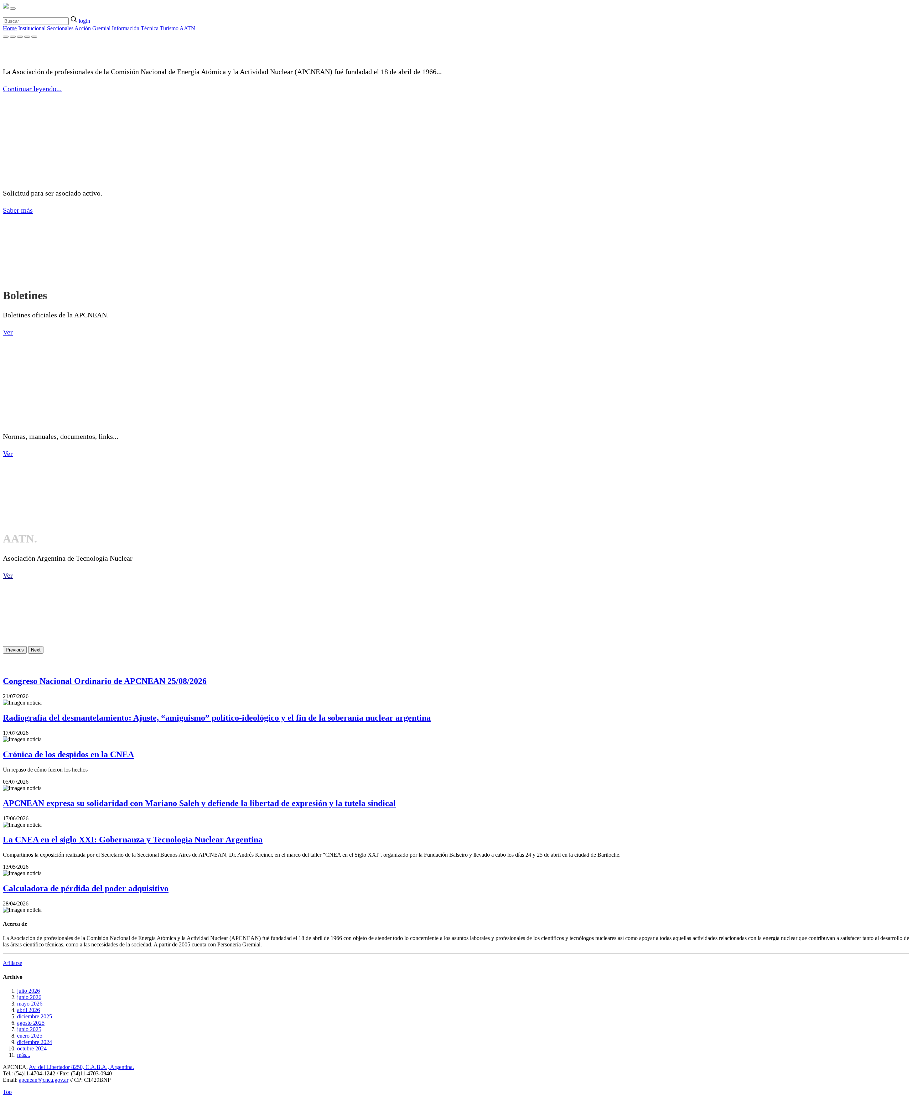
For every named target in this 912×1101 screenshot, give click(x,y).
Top (7, 1092)
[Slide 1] (6, 37)
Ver (8, 332)
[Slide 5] (34, 37)
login (84, 21)
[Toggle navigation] (13, 8)
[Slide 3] (20, 37)
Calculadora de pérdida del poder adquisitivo (86, 888)
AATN (187, 28)
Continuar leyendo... (32, 89)
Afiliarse (12, 963)
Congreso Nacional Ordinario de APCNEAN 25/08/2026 (105, 681)
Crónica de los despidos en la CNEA (68, 754)
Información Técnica (135, 28)
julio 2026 (28, 991)
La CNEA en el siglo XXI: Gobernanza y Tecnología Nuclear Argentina (133, 839)
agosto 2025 (31, 1023)
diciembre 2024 (34, 1042)
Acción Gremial (92, 28)
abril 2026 (28, 1010)
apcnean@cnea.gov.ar (43, 1080)
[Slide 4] (27, 37)
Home (10, 28)
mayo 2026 (29, 1004)
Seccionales (60, 28)
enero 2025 (29, 1036)
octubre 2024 (32, 1048)
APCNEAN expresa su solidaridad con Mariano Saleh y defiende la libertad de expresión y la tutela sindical (199, 803)
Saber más (18, 210)
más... (23, 1055)
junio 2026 (29, 997)
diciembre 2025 (34, 1016)
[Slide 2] (13, 37)
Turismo (169, 28)
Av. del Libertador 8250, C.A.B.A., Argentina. (81, 1067)
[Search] (74, 20)
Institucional (32, 28)
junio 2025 (29, 1029)
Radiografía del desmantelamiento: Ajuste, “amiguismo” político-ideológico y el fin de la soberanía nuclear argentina (217, 717)
